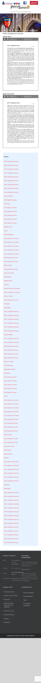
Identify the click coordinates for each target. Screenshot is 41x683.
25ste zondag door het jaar (11, 331)
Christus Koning (8, 296)
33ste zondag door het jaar (11, 300)
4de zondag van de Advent (11, 461)
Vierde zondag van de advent (12, 288)
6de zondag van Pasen (10, 211)
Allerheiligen (7, 307)
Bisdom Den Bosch (9, 614)
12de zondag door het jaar (11, 188)
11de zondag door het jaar (11, 192)
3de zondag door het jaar (11, 269)
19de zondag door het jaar (11, 161)
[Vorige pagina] (4, 39)
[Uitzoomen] (19, 39)
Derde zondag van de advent (12, 292)
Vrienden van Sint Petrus (11, 595)
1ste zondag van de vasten (11, 254)
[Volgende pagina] (7, 39)
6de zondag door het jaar (11, 257)
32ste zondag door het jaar (11, 477)
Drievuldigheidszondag (10, 200)
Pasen (6, 230)
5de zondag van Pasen (10, 215)
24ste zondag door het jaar (11, 511)
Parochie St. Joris (9, 611)
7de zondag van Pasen (10, 207)
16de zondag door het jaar (11, 173)
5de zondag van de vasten (11, 238)
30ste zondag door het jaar (11, 311)
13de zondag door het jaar (11, 184)
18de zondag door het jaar (11, 165)
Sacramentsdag (8, 196)
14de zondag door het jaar (11, 180)
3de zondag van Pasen (10, 223)
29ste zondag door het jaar (11, 315)
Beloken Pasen (8, 227)
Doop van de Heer (9, 273)
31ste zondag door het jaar (11, 481)
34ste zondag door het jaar (11, 469)
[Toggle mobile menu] (37, 19)
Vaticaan (6, 618)
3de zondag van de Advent (11, 465)
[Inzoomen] (22, 39)
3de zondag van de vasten (11, 246)
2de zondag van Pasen (10, 392)
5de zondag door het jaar (11, 261)
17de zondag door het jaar (11, 169)
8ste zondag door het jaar (11, 419)
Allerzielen (7, 304)
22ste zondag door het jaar (11, 338)
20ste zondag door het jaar (11, 342)
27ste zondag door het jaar (11, 323)
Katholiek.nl (7, 622)
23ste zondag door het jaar (11, 515)
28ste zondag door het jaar (11, 319)
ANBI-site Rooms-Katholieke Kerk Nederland (9, 605)
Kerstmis (6, 284)
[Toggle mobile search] (33, 19)
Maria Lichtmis (8, 265)
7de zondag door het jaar (11, 423)
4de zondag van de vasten (11, 242)
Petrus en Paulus (9, 361)
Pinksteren (7, 203)
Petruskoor (7, 599)
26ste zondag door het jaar (11, 327)
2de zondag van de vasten (11, 250)
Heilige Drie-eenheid (9, 369)
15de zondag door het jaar (11, 177)
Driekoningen (7, 277)
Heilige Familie (8, 280)
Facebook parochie (9, 592)
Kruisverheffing (8, 334)
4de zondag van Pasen (10, 219)
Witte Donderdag (8, 234)
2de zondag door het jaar (11, 442)
